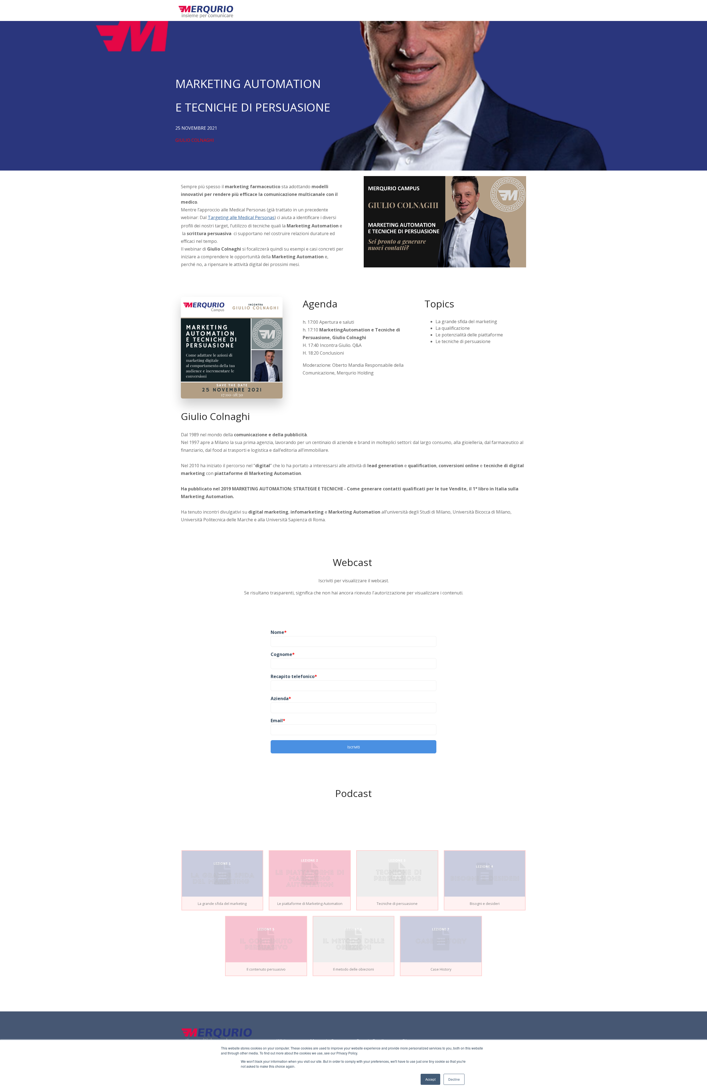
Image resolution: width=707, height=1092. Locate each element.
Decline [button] (454, 1079)
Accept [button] (430, 1079)
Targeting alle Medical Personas (241, 217)
